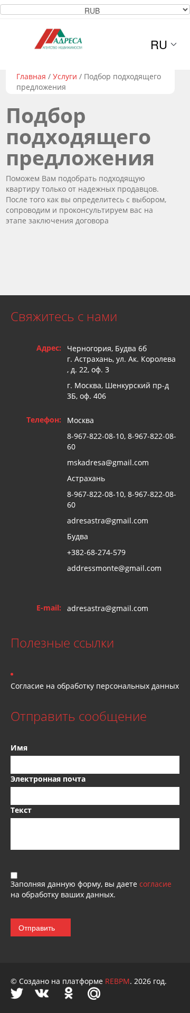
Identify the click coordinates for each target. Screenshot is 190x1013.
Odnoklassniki (68, 993)
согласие (155, 884)
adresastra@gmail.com (107, 608)
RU (158, 44)
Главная (31, 76)
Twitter (17, 993)
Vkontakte (42, 993)
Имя (19, 748)
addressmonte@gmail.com (114, 568)
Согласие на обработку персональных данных (95, 686)
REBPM (117, 981)
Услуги (65, 76)
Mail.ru (94, 993)
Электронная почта (48, 779)
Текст (21, 810)
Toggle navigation (20, 44)
